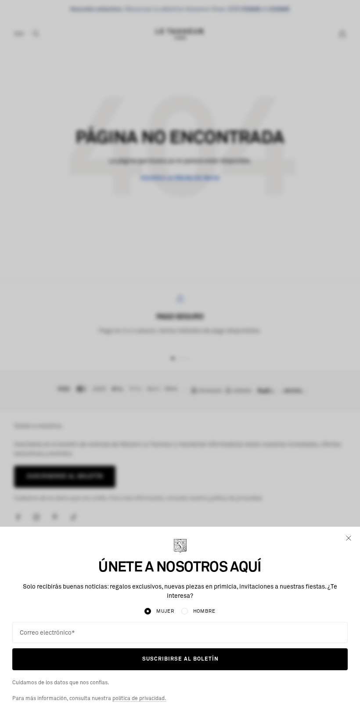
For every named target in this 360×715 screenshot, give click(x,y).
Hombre (204, 611)
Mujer (165, 611)
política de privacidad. (139, 698)
